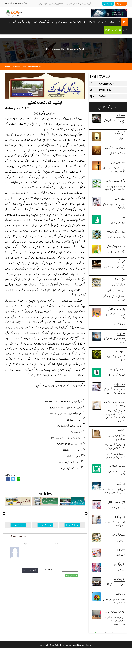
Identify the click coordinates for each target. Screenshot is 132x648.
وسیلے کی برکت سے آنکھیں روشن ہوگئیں (114, 122)
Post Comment (71, 576)
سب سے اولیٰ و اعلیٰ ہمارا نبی (116, 246)
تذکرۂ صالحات (120, 593)
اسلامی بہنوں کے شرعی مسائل (115, 611)
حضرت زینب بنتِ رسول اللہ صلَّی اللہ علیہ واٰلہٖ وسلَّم (114, 601)
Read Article (18, 524)
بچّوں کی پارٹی (121, 540)
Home (7, 66)
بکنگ (14, 21)
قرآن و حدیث (115, 21)
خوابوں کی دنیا (121, 483)
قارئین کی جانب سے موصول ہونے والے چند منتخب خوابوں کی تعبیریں (114, 491)
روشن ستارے (120, 351)
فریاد (35, 21)
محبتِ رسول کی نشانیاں (118, 222)
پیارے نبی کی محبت (118, 507)
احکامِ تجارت (56, 21)
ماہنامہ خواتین (108, 3)
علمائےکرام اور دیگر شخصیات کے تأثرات (114, 473)
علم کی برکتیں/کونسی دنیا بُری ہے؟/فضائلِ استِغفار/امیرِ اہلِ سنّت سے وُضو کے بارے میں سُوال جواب (115, 415)
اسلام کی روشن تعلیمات (25, 21)
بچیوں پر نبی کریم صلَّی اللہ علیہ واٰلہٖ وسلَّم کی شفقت (114, 524)
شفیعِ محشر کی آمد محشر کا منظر (116, 251)
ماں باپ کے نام (119, 516)
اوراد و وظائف (120, 115)
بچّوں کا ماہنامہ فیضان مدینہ (92, 21)
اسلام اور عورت (119, 579)
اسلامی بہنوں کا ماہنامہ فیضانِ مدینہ (71, 21)
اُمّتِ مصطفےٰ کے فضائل (117, 153)
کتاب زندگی (121, 261)
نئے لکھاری (121, 430)
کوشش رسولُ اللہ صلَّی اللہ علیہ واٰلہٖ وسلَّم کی (114, 268)
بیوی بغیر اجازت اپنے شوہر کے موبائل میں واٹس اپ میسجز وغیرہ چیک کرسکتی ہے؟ (115, 620)
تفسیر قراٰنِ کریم (120, 133)
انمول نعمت (121, 569)
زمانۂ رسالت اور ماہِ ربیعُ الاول (115, 290)
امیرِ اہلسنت (105, 21)
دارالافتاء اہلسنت (120, 198)
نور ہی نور (122, 138)
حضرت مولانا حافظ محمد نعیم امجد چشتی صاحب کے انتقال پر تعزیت (114, 391)
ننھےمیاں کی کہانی (119, 564)
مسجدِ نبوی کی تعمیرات (118, 284)
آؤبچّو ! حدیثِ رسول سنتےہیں (116, 502)
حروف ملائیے (120, 549)
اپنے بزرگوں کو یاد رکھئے (117, 369)
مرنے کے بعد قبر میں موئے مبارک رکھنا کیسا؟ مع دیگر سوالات (114, 188)
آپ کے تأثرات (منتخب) (117, 465)
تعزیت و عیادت (119, 384)
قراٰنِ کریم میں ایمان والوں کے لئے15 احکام (115, 437)
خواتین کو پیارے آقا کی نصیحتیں (115, 584)
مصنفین (125, 30)
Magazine (16, 66)
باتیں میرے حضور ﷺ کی (116, 309)
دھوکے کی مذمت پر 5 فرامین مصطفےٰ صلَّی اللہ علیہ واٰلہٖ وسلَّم (115, 456)
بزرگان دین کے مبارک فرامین (115, 231)
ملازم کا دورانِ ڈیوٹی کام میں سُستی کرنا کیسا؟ (114, 340)
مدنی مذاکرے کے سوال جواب (115, 180)
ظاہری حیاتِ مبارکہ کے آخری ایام (115, 316)
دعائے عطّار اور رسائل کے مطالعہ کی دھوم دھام (114, 404)
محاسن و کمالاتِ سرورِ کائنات (116, 237)
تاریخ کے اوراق (119, 279)
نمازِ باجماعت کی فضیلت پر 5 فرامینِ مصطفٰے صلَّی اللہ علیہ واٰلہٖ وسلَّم (114, 446)
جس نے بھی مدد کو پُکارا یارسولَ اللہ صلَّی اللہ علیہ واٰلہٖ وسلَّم (114, 170)
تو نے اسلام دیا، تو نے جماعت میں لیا (115, 358)
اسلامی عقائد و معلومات (118, 162)
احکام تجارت (121, 333)
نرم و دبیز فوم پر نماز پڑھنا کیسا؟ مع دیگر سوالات (114, 206)
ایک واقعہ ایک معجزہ (118, 534)
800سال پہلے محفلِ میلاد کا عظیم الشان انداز (114, 298)
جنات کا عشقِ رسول (119, 323)
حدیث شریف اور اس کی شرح (115, 147)
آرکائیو (9, 21)
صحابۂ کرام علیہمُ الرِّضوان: (117, 374)
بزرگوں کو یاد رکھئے (44, 21)
